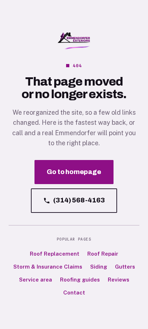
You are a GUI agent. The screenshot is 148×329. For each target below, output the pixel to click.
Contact (74, 292)
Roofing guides (80, 280)
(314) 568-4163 (79, 200)
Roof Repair (102, 254)
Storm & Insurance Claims (47, 267)
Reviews (118, 280)
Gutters (125, 267)
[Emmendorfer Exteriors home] (74, 41)
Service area (35, 280)
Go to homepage (74, 171)
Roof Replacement (54, 254)
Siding (98, 267)
